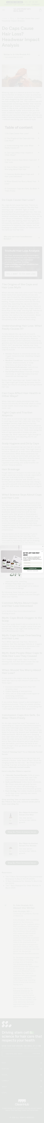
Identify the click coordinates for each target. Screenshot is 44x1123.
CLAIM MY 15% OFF (32, 568)
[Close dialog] (42, 551)
